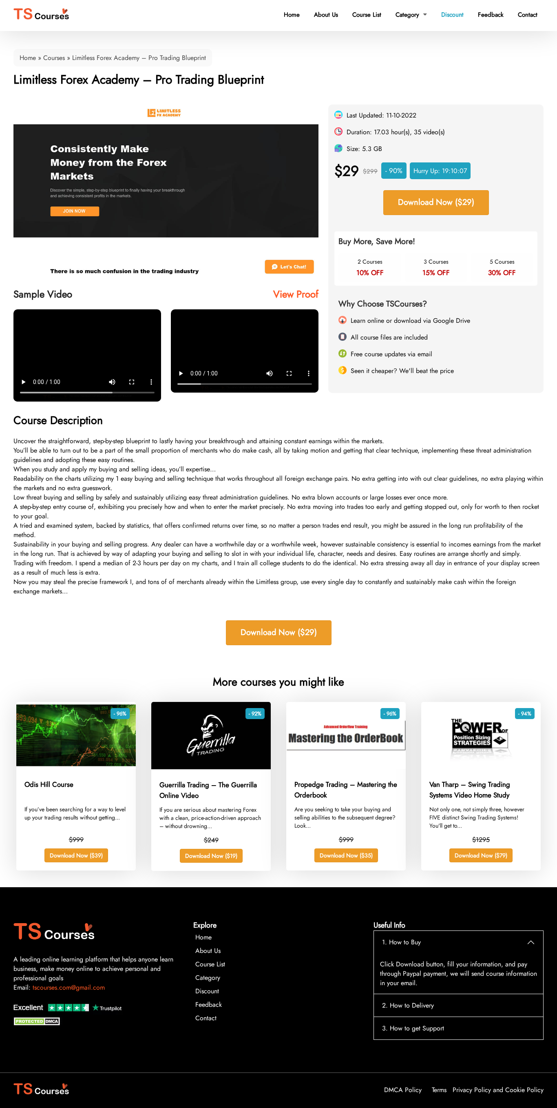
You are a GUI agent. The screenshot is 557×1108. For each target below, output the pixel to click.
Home (292, 14)
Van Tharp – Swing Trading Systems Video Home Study (469, 789)
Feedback (491, 14)
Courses (54, 57)
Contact (527, 14)
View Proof (295, 294)
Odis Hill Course (48, 784)
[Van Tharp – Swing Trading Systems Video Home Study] (481, 766)
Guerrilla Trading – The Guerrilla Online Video (208, 790)
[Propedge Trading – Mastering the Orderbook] (346, 766)
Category (411, 14)
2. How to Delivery (408, 1005)
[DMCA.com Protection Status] (37, 1023)
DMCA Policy (403, 1090)
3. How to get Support (413, 1028)
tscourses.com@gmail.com (69, 987)
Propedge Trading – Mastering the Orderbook (345, 789)
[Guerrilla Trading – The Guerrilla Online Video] (211, 767)
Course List (366, 14)
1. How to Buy (401, 942)
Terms (439, 1090)
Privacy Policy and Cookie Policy (498, 1090)
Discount (452, 14)
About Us (326, 14)
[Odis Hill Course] (76, 766)
